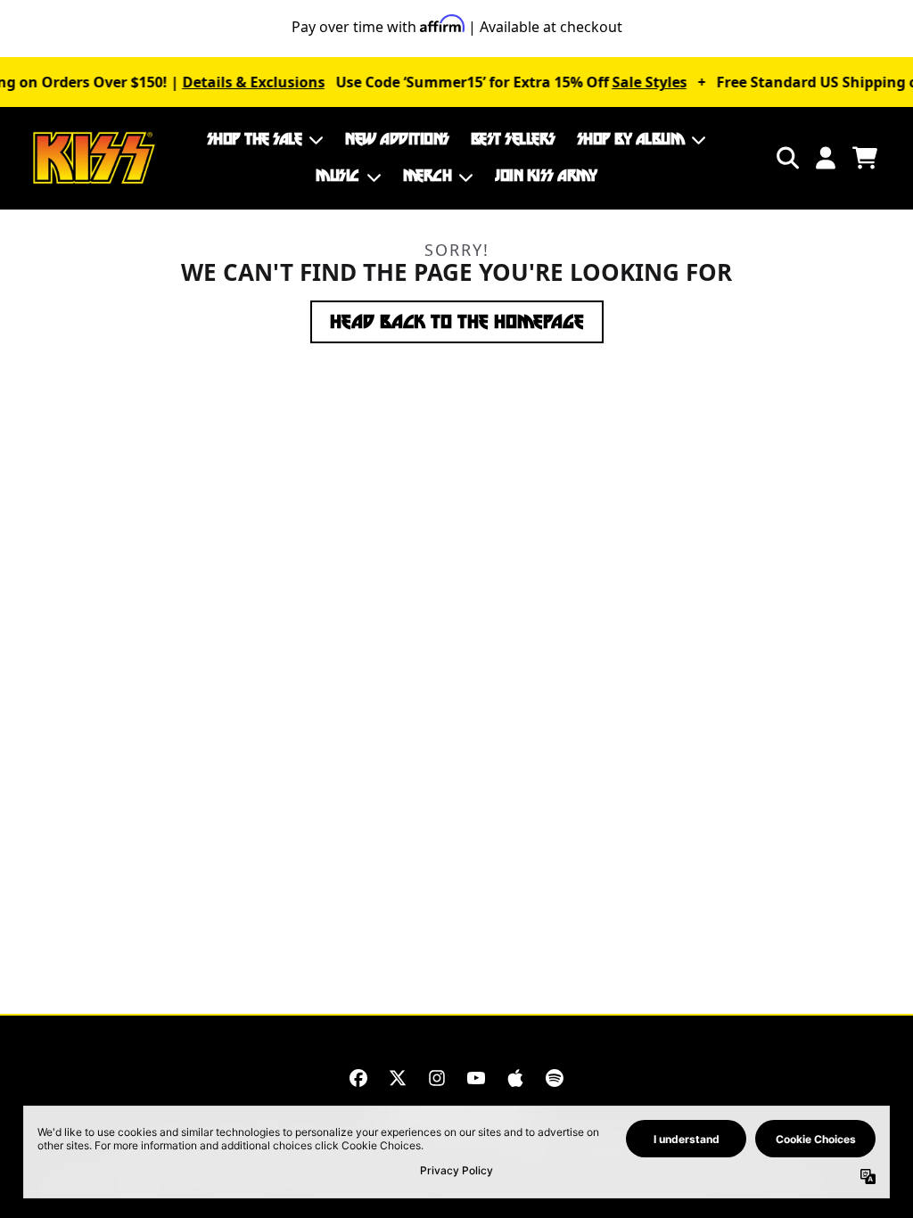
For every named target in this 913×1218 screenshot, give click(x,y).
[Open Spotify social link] (554, 1078)
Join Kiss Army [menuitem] (545, 176)
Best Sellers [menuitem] (513, 139)
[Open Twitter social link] (397, 1078)
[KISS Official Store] (94, 157)
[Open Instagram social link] (436, 1078)
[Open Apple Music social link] (515, 1078)
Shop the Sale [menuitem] (254, 139)
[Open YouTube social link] (476, 1078)
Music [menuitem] (337, 176)
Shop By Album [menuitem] (631, 139)
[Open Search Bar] (786, 157)
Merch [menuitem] (427, 176)
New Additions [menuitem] (397, 139)
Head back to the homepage (457, 322)
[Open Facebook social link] (358, 1078)
